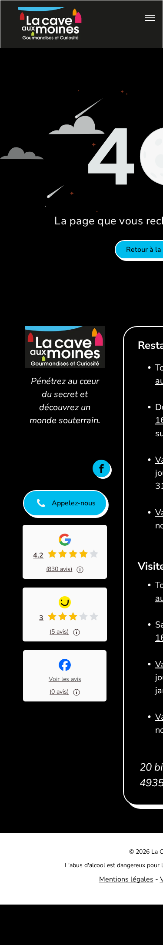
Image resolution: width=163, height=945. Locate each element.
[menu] (150, 18)
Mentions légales (126, 879)
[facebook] (101, 468)
